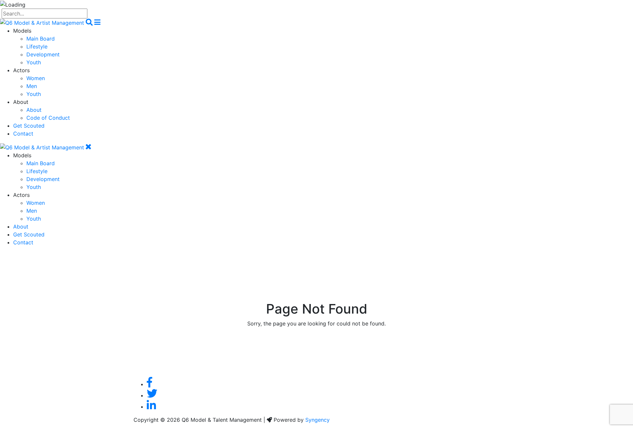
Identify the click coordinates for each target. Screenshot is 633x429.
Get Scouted (29, 125)
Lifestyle (36, 46)
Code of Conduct (48, 117)
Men (31, 86)
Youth (33, 62)
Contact (23, 133)
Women (35, 78)
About (34, 110)
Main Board (40, 38)
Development (43, 54)
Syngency (317, 419)
